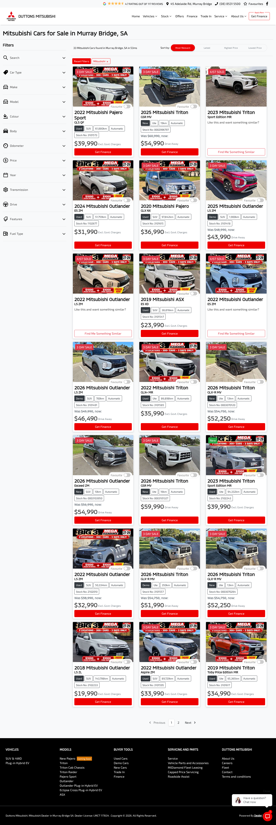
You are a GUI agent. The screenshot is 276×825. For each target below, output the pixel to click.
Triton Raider (68, 772)
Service (219, 16)
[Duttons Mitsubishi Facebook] (267, 3)
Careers (227, 763)
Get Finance (259, 16)
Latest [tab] (207, 47)
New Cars (120, 767)
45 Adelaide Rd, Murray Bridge (191, 3)
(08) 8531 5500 (230, 3)
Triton (64, 763)
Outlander (66, 781)
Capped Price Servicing (183, 772)
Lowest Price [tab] (255, 47)
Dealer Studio (262, 815)
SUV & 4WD (14, 758)
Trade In (206, 16)
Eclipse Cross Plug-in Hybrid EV (81, 790)
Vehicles (148, 16)
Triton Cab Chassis (72, 767)
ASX (62, 794)
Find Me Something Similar (236, 152)
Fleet (225, 767)
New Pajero (67, 758)
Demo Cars (121, 763)
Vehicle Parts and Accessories (188, 763)
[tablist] (219, 47)
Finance (192, 16)
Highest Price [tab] (231, 47)
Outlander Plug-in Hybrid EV (79, 785)
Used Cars (120, 758)
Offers (179, 16)
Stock (165, 16)
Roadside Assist (178, 776)
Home (136, 16)
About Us (237, 16)
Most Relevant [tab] (182, 47)
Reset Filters (81, 61)
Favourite (116, 106)
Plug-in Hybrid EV (17, 763)
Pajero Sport (68, 776)
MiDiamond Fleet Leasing (185, 767)
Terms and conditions (236, 776)
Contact (227, 772)
